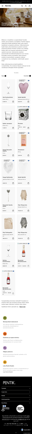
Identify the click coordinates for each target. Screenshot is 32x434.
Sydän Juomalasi (7, 123)
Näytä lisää (22, 306)
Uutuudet (23, 1)
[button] (2, 6)
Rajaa (3, 75)
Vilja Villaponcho (22, 205)
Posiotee (20, 123)
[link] (26, 6)
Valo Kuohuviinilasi (8, 97)
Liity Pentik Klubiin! (8, 372)
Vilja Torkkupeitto (7, 232)
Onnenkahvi (21, 149)
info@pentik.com (22, 419)
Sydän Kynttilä (22, 97)
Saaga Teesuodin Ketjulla (7, 150)
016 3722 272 (5, 419)
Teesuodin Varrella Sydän (8, 205)
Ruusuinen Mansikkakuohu (22, 261)
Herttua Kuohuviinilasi (6, 261)
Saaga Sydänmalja (8, 177)
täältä (28, 416)
